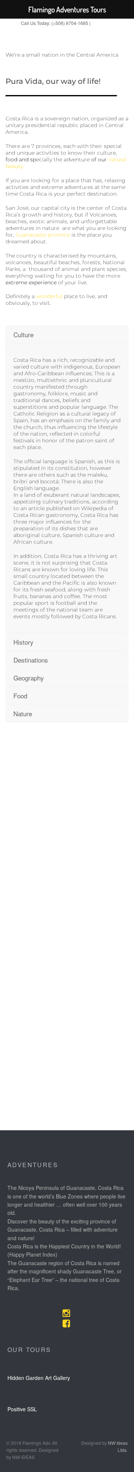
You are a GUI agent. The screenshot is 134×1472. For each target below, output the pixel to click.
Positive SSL (22, 1409)
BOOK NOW (102, 23)
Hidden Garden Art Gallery (38, 1377)
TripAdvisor (80, 32)
